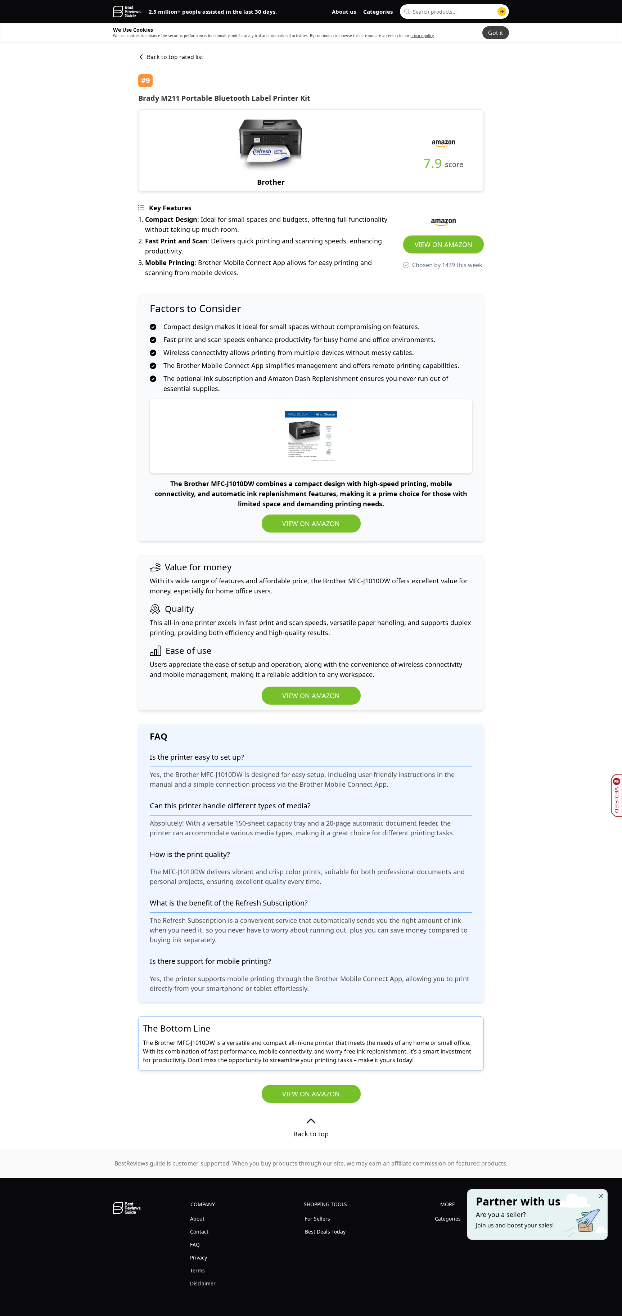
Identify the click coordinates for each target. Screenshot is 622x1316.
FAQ (195, 1244)
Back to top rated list (175, 57)
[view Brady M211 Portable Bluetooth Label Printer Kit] (271, 150)
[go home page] (127, 11)
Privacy (198, 1257)
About (197, 1218)
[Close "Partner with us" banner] (600, 1196)
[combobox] (454, 11)
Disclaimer (203, 1283)
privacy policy (422, 35)
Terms (197, 1270)
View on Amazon (443, 244)
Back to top (311, 1133)
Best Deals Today (325, 1231)
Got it (495, 33)
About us (344, 11)
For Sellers (317, 1218)
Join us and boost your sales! (515, 1225)
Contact (199, 1231)
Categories (378, 11)
